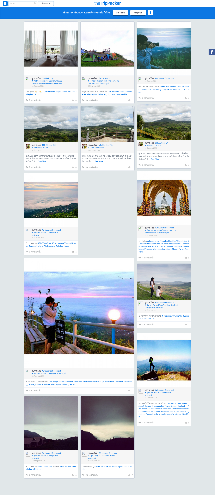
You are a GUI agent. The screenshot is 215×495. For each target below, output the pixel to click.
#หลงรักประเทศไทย (167, 414)
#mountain (119, 382)
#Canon (186, 316)
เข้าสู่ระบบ (138, 13)
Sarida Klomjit (48, 78)
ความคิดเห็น (35, 100)
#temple (163, 241)
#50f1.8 (151, 318)
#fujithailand (50, 92)
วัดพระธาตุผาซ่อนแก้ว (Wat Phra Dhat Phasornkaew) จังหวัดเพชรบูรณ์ (161, 231)
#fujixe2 (59, 92)
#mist (179, 87)
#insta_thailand (35, 384)
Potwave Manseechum (164, 302)
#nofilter (66, 92)
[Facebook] (212, 52)
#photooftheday (171, 249)
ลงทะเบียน (120, 13)
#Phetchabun (181, 241)
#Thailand (176, 246)
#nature (173, 87)
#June (49, 466)
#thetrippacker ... (175, 244)
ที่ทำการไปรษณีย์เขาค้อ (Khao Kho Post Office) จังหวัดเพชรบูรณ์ (161, 306)
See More (155, 159)
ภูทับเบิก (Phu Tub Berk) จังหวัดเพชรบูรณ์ (45, 234)
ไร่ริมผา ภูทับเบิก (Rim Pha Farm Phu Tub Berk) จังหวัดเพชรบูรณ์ (103, 82)
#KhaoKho (177, 316)
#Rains (97, 466)
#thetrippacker (147, 89)
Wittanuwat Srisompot (164, 78)
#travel (156, 89)
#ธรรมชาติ (164, 87)
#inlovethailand (176, 411)
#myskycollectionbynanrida (115, 94)
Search (34, 3)
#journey (163, 89)
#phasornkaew (153, 241)
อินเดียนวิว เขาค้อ (154, 145)
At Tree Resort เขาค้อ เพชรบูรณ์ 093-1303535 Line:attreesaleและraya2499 (47, 82)
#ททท (181, 249)
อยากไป (51, 53)
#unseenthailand (153, 244)
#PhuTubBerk (65, 466)
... (186, 406)
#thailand (88, 94)
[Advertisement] (107, 193)
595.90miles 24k (162, 143)
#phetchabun (33, 94)
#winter (166, 411)
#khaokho (171, 241)
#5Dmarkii (143, 318)
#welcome (42, 466)
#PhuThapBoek (173, 89)
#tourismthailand (49, 384)
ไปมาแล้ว (52, 44)
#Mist (103, 466)
